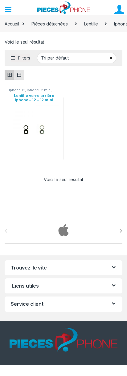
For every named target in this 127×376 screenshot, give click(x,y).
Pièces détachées (49, 23)
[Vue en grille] (9, 74)
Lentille (91, 23)
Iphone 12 (17, 90)
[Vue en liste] (19, 74)
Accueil (12, 23)
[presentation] (121, 231)
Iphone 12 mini (39, 90)
